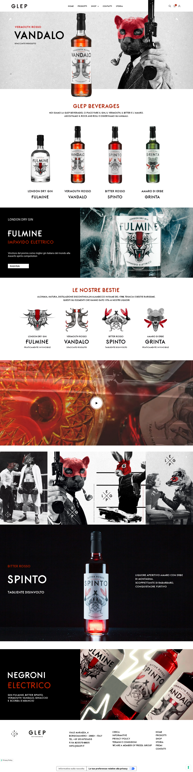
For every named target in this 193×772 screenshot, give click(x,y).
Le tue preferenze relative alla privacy (108, 768)
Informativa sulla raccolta (71, 768)
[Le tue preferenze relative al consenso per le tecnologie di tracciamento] (188, 767)
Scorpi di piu (15, 266)
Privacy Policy (7, 760)
